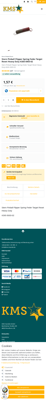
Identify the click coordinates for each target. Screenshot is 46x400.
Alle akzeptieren (23, 388)
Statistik (8, 370)
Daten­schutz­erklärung (11, 363)
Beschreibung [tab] (12, 187)
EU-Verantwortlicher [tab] (12, 194)
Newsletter (5, 337)
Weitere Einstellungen (10, 383)
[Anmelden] (24, 1)
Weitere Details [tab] (33, 187)
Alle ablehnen (23, 397)
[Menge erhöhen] (13, 100)
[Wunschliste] (35, 1)
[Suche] (32, 1)
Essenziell (9, 367)
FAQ (3, 339)
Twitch (5, 295)
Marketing (9, 374)
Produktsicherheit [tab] (12, 200)
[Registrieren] (28, 1)
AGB (3, 256)
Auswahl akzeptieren (23, 392)
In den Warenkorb (31, 100)
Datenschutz (6, 261)
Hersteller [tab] (33, 194)
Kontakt (4, 254)
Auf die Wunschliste (11, 106)
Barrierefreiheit (7, 263)
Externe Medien (11, 377)
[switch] (5, 397)
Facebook (6, 287)
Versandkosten (20, 85)
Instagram (6, 289)
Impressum (25, 363)
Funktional (9, 380)
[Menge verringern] (4, 100)
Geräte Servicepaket (8, 341)
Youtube (6, 292)
